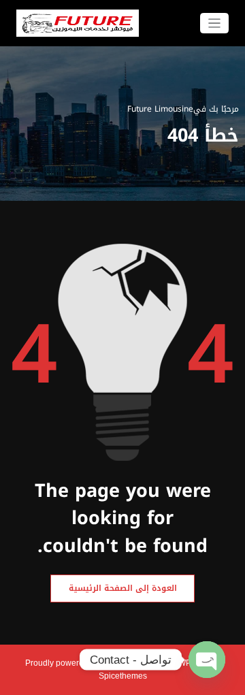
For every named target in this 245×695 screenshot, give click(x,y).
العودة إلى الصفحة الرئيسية (123, 588)
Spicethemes (123, 676)
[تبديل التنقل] (214, 23)
